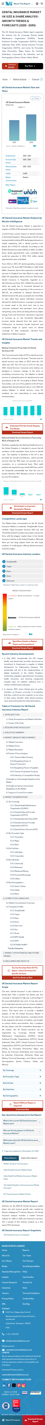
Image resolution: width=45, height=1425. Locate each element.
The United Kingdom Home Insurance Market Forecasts (21, 1186)
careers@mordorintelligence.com (15, 1374)
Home (4, 1250)
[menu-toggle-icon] (3, 3)
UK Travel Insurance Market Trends (17, 1194)
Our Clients (7, 1261)
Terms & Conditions (31, 1293)
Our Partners (28, 1261)
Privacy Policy (7, 1298)
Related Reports (10, 1158)
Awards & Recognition (11, 1272)
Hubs (25, 1288)
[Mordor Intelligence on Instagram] (24, 1385)
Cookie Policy (28, 1298)
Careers (5, 1293)
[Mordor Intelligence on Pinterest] (19, 1385)
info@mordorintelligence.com (18, 1341)
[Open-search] (42, 3)
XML (4, 1304)
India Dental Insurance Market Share (17, 1170)
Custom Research (9, 1282)
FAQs (25, 1272)
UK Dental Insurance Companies (17, 1235)
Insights (5, 1277)
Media (4, 1266)
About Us (5, 1255)
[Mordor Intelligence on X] (14, 1385)
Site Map (26, 1304)
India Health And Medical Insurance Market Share (20, 1177)
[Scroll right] (41, 79)
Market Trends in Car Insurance (15, 1164)
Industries (6, 1288)
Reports (26, 1250)
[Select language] (37, 3)
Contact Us (27, 1282)
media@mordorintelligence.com (19, 1349)
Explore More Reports (29, 1158)
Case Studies (28, 1277)
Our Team (27, 1255)
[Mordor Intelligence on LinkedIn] (4, 1385)
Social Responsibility (31, 1266)
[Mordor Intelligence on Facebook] (9, 1385)
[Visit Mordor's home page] (9, 4)
